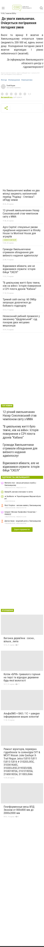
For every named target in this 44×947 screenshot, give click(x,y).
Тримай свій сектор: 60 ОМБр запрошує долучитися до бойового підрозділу (19, 302)
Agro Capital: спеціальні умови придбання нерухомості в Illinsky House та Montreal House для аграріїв (22, 231)
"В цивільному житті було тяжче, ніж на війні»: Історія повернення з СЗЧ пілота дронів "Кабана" (22, 286)
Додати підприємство (22, 529)
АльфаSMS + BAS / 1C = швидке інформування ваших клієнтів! (22, 715)
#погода (4, 80)
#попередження (14, 80)
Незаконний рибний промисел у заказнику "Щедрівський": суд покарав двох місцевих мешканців (21, 321)
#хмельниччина (26, 80)
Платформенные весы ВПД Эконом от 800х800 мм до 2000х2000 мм (19, 810)
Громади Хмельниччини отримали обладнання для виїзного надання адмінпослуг (20, 252)
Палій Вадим (11, 86)
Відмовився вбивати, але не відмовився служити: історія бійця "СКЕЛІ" (19, 269)
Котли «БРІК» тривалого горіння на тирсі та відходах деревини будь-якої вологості (22, 677)
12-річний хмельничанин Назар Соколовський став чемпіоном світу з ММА (21, 213)
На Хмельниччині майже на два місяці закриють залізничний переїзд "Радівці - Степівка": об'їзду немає (21, 195)
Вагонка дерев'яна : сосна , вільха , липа (19, 640)
